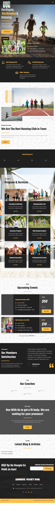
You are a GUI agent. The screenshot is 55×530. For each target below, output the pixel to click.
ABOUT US (6, 142)
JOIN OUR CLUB (7, 32)
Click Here (31, 335)
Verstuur (49, 469)
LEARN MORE (15, 211)
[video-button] (35, 17)
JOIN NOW (27, 427)
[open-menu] (53, 2)
